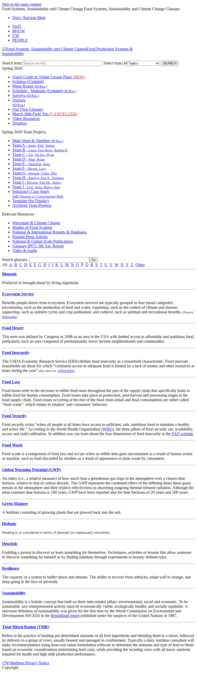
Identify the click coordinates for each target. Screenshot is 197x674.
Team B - (40, 150)
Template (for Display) (30, 201)
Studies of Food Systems (32, 227)
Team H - (38, 177)
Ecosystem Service (18, 294)
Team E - (31, 164)
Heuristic (10, 543)
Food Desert (12, 328)
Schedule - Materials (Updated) (44, 91)
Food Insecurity (15, 352)
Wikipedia (9, 317)
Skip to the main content (21, 4)
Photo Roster (29, 86)
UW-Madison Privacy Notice (25, 663)
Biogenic (9, 274)
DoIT (16, 26)
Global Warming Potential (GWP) (31, 469)
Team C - (33, 154)
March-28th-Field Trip (44, 114)
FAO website (182, 434)
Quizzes (18, 102)
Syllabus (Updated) (28, 81)
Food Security (14, 416)
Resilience (10, 568)
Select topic (113, 63)
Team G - (34, 173)
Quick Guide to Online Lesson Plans (48, 77)
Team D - (28, 159)
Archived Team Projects (31, 205)
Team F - (29, 168)
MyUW (18, 31)
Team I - (37, 182)
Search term (11, 63)
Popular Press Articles (30, 237)
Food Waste (12, 445)
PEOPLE (20, 40)
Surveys (25, 95)
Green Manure (15, 503)
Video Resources (26, 118)
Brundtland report (65, 615)
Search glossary (14, 259)
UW (15, 35)
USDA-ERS (65, 371)
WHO (108, 429)
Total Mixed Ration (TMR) (25, 627)
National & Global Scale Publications (42, 241)
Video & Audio (24, 250)
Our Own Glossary (27, 109)
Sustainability (14, 593)
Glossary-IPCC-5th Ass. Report (38, 246)
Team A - (33, 145)
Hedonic (9, 523)
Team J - (36, 187)
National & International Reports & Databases (49, 232)
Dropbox (19, 123)
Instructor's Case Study (37, 193)
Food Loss (11, 382)
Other (140, 265)
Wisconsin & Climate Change (36, 223)
